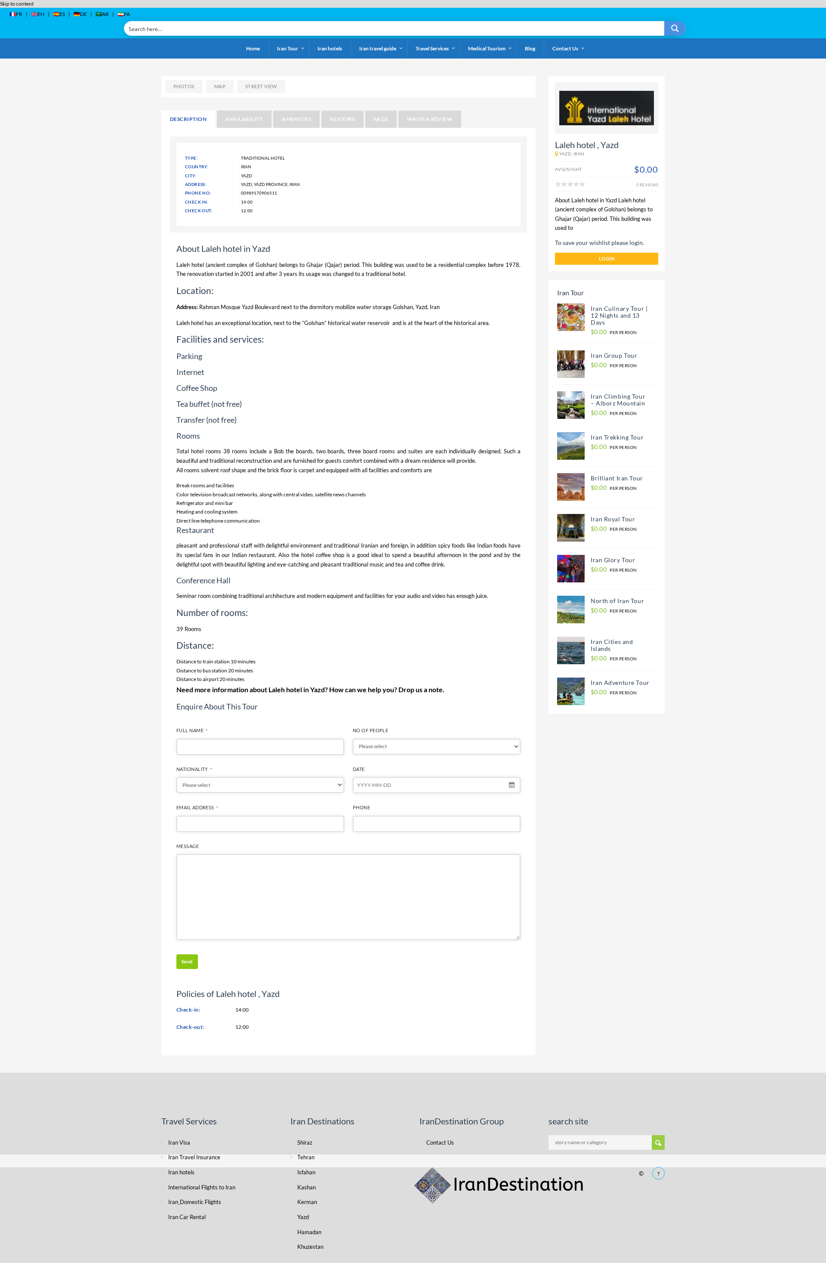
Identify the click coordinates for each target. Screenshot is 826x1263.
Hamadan (309, 1232)
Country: (197, 166)
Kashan (306, 1187)
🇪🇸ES (59, 14)
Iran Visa (179, 1142)
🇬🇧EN (37, 14)
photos (183, 86)
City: (191, 175)
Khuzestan (310, 1246)
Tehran (305, 1157)
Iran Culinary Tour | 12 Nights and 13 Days (620, 315)
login (606, 258)
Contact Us (440, 1142)
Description (188, 119)
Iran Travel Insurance (194, 1157)
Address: (195, 184)
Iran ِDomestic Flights (194, 1201)
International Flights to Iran (201, 1187)
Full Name (191, 730)
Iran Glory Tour (613, 559)
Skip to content (17, 3)
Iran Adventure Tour (620, 682)
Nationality (194, 769)
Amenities (296, 119)
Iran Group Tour (614, 355)
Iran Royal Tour (613, 519)
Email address (197, 807)
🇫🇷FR (15, 14)
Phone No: (198, 192)
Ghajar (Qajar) (324, 264)
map (219, 86)
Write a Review (430, 119)
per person (614, 332)
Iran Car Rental (187, 1216)
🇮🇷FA (123, 14)
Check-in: (188, 1009)
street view (261, 86)
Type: (191, 158)
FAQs (381, 119)
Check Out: (199, 210)
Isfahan (306, 1172)
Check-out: (190, 1027)
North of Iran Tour (617, 600)
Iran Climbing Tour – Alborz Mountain (618, 400)
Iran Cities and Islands (612, 645)
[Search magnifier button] (675, 28)
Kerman (307, 1201)
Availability (244, 119)
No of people (370, 730)
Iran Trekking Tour (617, 437)
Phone (361, 807)
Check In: (197, 201)
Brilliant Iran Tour (617, 478)
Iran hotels (181, 1172)
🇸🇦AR (102, 14)
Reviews (342, 119)
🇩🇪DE (80, 14)
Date (359, 769)
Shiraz (304, 1142)
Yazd (421, 306)
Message (187, 846)
